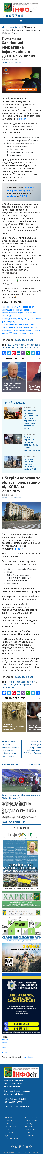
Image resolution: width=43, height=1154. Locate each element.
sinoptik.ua (28, 1057)
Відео (7, 1136)
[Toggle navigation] (21, 21)
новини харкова (16, 681)
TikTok (24, 196)
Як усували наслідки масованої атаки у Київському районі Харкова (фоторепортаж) (10, 748)
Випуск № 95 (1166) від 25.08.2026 (21, 888)
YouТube (11, 196)
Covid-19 (9, 1123)
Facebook (28, 187)
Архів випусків (35, 764)
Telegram (12, 190)
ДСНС (11, 344)
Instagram (24, 190)
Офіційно (9, 1133)
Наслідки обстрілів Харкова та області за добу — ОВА (30, 464)
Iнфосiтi (22, 118)
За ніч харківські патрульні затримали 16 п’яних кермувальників (32, 443)
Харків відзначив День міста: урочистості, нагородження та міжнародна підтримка (16, 803)
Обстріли (20, 344)
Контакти (29, 1136)
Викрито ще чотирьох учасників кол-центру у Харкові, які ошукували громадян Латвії (31, 419)
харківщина (31, 347)
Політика (9, 1120)
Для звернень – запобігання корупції (30, 1120)
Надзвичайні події (15, 27)
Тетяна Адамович (15, 62)
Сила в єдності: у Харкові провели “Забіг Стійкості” (21, 796)
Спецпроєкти (11, 1139)
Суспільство (10, 1126)
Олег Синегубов (10, 684)
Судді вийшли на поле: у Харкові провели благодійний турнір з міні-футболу (19, 810)
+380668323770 (15, 1102)
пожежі (20, 347)
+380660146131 (15, 1083)
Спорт (8, 1129)
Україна (8, 1117)
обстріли (31, 681)
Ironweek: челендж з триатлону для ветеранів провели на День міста (19, 817)
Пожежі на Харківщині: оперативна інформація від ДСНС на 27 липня (32, 747)
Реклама (28, 1133)
